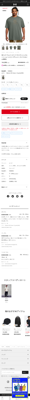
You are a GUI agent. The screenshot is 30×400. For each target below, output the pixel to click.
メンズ (3, 52)
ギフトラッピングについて (16, 132)
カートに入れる (14, 111)
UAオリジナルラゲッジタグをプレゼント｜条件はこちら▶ (15, 1)
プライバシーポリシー (10, 390)
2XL (22, 84)
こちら (16, 173)
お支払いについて (5, 132)
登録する (24, 372)
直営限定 (8, 346)
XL (16, 84)
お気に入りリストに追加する (14, 117)
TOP (3, 346)
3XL (27, 84)
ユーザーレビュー (14, 206)
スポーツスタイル (10, 52)
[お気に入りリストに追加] (10, 325)
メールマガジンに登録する (8, 368)
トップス (17, 52)
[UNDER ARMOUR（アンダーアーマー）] (15, 4)
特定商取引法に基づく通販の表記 (12, 387)
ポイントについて (5, 136)
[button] (28, 22)
